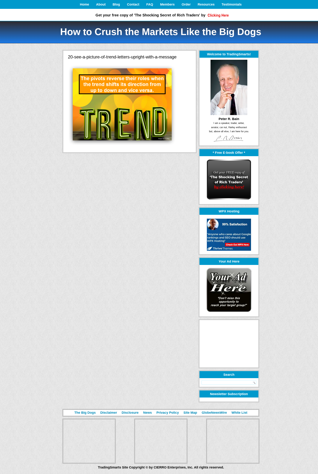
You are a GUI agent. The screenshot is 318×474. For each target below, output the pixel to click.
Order (186, 4)
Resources (206, 4)
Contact (133, 4)
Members (167, 4)
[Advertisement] (227, 343)
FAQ (149, 4)
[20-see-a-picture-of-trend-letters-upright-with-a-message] (122, 145)
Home (84, 4)
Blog (116, 4)
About (101, 4)
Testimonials (232, 4)
